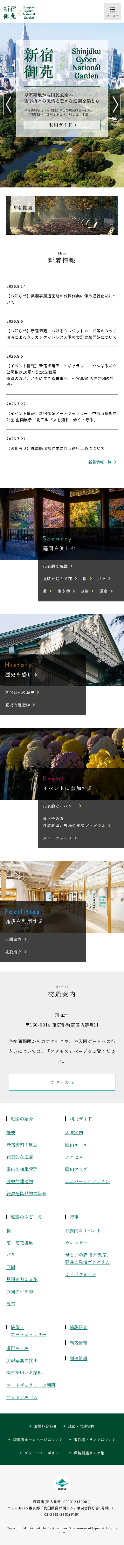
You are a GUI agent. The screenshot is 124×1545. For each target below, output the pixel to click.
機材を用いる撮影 (24, 1372)
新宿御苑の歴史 (19, 692)
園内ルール (76, 1145)
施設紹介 (13, 951)
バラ (102, 578)
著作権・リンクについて (95, 1439)
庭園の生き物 (19, 1291)
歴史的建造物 (17, 704)
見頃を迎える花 (57, 578)
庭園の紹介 (22, 1118)
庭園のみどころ (26, 1217)
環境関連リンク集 (89, 1452)
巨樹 (85, 590)
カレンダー (76, 1242)
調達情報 (78, 1358)
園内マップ (76, 1169)
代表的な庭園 (55, 566)
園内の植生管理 (22, 1169)
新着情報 (78, 1342)
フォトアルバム (22, 1397)
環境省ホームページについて (38, 1439)
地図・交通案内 (81, 1426)
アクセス (74, 1157)
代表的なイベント (60, 806)
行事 (74, 1217)
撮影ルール (17, 1348)
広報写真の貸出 (22, 1360)
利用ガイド (81, 1118)
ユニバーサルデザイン (87, 1181)
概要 (10, 1132)
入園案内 (13, 939)
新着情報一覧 (99, 461)
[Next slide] (115, 104)
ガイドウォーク (57, 838)
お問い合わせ (45, 1426)
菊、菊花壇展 (19, 1242)
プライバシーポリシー (43, 1452)
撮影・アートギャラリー (28, 1331)
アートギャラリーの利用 (30, 1385)
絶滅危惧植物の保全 (26, 1193)
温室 (104, 590)
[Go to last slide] (8, 104)
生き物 (64, 590)
